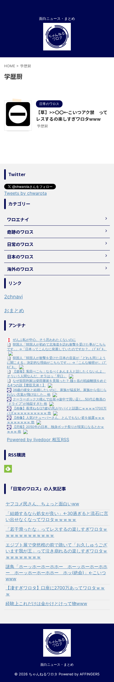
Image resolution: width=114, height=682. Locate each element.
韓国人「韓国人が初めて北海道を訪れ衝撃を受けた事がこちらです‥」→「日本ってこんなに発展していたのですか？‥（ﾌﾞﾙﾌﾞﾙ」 (57, 346)
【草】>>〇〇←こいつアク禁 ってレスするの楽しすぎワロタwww (71, 115)
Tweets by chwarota (25, 193)
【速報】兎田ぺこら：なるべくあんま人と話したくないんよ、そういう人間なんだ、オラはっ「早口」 (56, 373)
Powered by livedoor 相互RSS (38, 439)
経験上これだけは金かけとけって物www (46, 603)
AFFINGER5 (90, 674)
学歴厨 (42, 126)
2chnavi (13, 297)
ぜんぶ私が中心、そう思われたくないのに (44, 340)
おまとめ (14, 310)
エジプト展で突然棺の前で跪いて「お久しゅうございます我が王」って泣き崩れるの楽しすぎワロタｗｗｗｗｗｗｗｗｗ (56, 551)
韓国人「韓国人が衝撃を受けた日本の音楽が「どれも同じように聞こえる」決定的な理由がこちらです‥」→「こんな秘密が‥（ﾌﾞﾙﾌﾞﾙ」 (57, 362)
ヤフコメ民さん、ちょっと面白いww (42, 503)
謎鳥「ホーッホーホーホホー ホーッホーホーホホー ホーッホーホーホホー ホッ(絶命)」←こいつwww (56, 572)
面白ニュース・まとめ (57, 664)
